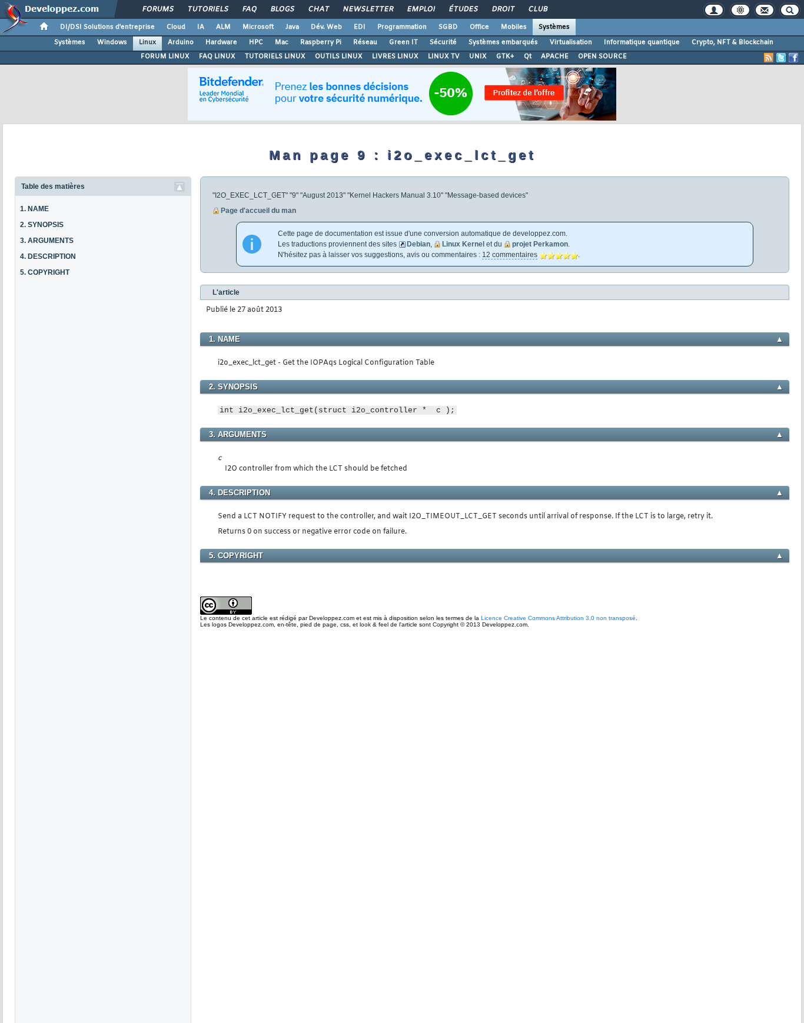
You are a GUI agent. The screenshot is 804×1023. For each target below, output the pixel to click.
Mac (281, 42)
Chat (318, 9)
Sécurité (443, 42)
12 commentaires (509, 255)
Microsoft (258, 27)
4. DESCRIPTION (48, 256)
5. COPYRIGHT (44, 272)
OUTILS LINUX (339, 56)
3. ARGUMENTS (47, 240)
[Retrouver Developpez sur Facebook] (793, 57)
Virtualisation (571, 42)
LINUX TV (444, 56)
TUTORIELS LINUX (275, 56)
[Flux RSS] (768, 57)
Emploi (421, 9)
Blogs (282, 9)
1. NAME (34, 209)
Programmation (402, 27)
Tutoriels (207, 9)
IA (200, 27)
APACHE (555, 56)
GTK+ (505, 56)
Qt (527, 56)
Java (292, 27)
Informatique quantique (642, 42)
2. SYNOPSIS (42, 225)
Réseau (365, 42)
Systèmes (554, 27)
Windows (112, 42)
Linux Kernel (463, 244)
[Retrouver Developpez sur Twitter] (781, 57)
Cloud (176, 27)
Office (479, 27)
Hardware (221, 42)
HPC (256, 42)
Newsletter (367, 9)
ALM (223, 27)
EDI (360, 27)
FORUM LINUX (165, 56)
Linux (147, 42)
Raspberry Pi (320, 42)
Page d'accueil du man (258, 210)
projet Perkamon (540, 244)
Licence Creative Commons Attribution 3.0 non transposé (558, 618)
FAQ (249, 9)
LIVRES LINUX (395, 56)
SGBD (448, 27)
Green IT (403, 42)
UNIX (478, 56)
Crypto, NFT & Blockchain (732, 42)
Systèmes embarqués (503, 42)
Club (537, 9)
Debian (418, 244)
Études (463, 9)
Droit (502, 9)
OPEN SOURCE (602, 56)
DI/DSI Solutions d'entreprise (107, 27)
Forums (157, 9)
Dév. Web (326, 27)
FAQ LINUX (217, 56)
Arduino (181, 42)
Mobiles (514, 27)
